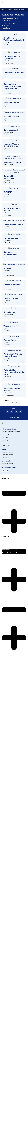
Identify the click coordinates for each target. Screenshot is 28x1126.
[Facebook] (3, 470)
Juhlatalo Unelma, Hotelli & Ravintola (12, 145)
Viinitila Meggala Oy (12, 238)
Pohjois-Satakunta (9, 182)
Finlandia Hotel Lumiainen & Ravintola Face (14, 372)
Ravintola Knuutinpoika (14, 162)
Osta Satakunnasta (9, 549)
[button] (7, 411)
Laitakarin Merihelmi (13, 284)
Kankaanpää (8, 180)
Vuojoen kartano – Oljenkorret (12, 57)
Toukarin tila (9, 326)
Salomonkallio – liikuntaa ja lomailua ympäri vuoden (12, 86)
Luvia (6, 44)
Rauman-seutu (9, 63)
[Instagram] (7, 470)
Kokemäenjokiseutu (10, 229)
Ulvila (6, 150)
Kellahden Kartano (12, 102)
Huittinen (7, 226)
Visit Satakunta (8, 541)
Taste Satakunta (8, 545)
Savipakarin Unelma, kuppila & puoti (13, 355)
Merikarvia (7, 300)
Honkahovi (8, 268)
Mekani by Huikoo (11, 116)
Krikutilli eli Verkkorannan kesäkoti (14, 39)
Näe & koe (9, 9)
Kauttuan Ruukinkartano (10, 253)
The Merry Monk (11, 298)
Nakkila (7, 90)
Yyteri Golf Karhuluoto (14, 72)
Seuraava (14, 403)
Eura (6, 256)
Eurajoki (7, 42)
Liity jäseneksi (7, 557)
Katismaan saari (11, 130)
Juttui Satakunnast (9, 553)
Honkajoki (7, 270)
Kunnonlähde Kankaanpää (10, 177)
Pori (6, 74)
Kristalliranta (9, 312)
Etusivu (3, 9)
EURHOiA (8, 192)
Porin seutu (8, 47)
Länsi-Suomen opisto (13, 224)
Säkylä (7, 134)
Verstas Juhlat (10, 340)
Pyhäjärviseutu (9, 132)
